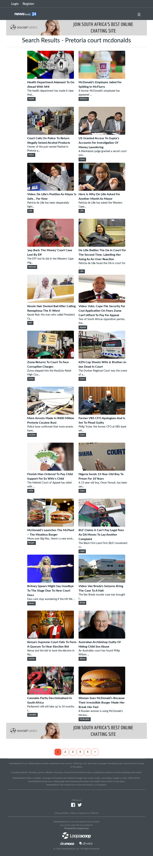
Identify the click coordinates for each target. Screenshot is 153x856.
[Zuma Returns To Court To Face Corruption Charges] (50, 357)
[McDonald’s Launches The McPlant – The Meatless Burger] (50, 525)
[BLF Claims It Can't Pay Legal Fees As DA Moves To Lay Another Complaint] (102, 525)
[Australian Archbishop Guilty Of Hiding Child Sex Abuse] (102, 637)
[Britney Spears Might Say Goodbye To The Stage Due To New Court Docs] (50, 581)
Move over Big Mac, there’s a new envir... (50, 538)
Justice (31, 659)
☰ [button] (139, 15)
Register (29, 4)
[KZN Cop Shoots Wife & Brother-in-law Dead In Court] (102, 357)
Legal (82, 551)
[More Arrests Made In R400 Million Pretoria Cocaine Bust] (50, 413)
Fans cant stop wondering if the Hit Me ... (51, 599)
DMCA (94, 813)
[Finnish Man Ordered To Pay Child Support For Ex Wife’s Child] (50, 469)
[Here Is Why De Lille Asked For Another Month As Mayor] (102, 189)
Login (15, 4)
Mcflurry (84, 99)
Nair (30, 323)
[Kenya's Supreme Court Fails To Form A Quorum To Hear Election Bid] (50, 637)
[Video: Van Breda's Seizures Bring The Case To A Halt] (102, 581)
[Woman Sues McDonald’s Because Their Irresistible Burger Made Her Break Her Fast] (102, 693)
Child (30, 491)
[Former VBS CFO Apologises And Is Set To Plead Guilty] (102, 413)
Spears (31, 603)
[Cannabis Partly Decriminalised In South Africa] (50, 693)
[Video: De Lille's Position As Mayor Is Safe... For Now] (50, 189)
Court (82, 159)
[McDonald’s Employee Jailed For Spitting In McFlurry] (102, 77)
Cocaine (31, 435)
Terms (73, 813)
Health (31, 99)
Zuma (30, 379)
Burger (31, 543)
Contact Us (83, 813)
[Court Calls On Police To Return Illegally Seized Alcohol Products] (50, 133)
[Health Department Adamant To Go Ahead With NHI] (50, 77)
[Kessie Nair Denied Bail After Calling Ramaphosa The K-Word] (50, 301)
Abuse (82, 659)
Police (31, 155)
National (32, 267)
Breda (82, 603)
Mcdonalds (84, 719)
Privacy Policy (62, 813)
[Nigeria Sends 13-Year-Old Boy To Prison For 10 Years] (102, 469)
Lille (30, 211)
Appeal (83, 327)
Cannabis (32, 715)
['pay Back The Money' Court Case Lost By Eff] (50, 245)
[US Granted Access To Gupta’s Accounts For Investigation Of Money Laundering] (102, 133)
